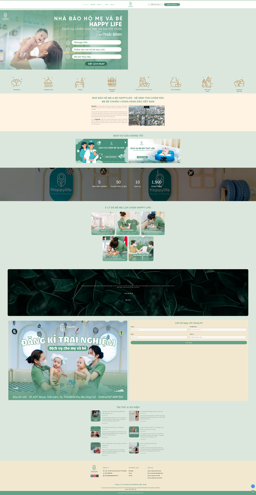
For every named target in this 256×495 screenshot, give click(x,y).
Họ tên (132, 326)
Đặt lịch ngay (156, 4)
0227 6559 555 (172, 4)
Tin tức (106, 4)
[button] (2, 40)
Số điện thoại (193, 326)
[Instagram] (97, 476)
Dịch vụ (99, 4)
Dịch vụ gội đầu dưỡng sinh (148, 443)
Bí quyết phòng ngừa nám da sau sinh (151, 411)
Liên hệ (112, 4)
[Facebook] (92, 476)
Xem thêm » (105, 423)
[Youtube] (94, 476)
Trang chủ (85, 4)
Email (132, 334)
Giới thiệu (92, 4)
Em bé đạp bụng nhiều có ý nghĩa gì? (113, 427)
